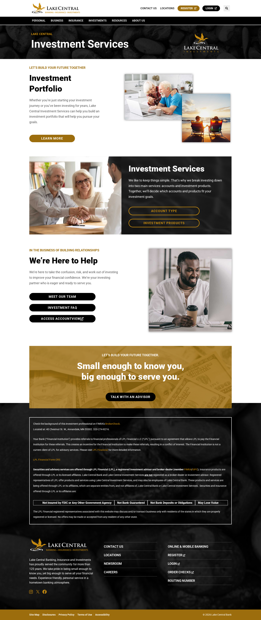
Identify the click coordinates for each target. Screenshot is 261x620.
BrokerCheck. (112, 423)
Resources (119, 20)
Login (210, 8)
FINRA (187, 469)
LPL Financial (100, 449)
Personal (38, 20)
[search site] (227, 8)
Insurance (76, 20)
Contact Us (148, 8)
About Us (138, 20)
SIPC (195, 469)
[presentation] (31, 591)
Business (57, 20)
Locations (167, 8)
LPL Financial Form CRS (46, 459)
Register (187, 8)
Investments (98, 20)
